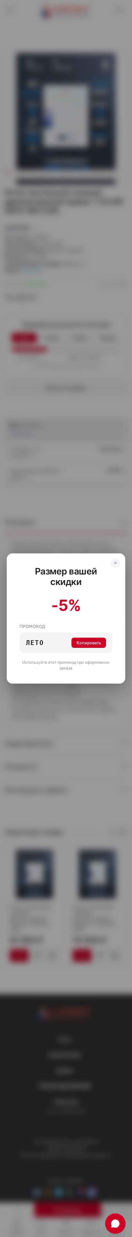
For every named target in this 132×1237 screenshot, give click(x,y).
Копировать (89, 643)
